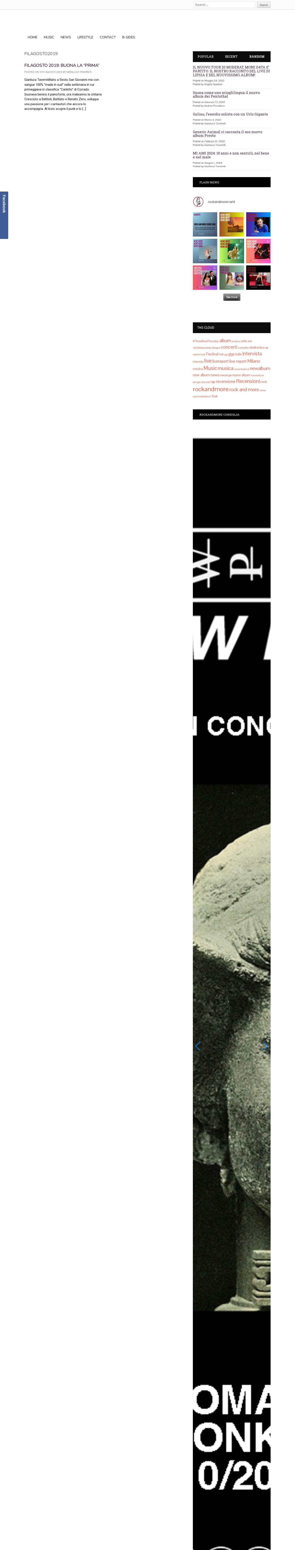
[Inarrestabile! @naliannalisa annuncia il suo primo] (231, 251)
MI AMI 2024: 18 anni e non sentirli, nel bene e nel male (231, 155)
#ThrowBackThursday (206, 341)
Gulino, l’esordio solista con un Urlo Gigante (230, 114)
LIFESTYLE (85, 37)
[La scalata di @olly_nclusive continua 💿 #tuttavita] (231, 224)
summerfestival (202, 396)
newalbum (260, 368)
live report (238, 361)
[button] (198, 1046)
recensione (225, 381)
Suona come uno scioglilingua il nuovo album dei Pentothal (226, 94)
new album (201, 375)
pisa (203, 382)
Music (210, 368)
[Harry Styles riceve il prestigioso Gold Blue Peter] (258, 224)
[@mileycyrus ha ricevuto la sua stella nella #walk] (258, 277)
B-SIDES (128, 37)
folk (221, 354)
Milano (253, 361)
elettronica (257, 347)
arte (244, 341)
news (215, 374)
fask (203, 354)
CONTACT (108, 37)
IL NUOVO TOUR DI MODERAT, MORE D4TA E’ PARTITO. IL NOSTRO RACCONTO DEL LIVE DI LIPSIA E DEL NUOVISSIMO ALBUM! (231, 71)
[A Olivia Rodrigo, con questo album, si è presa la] (205, 251)
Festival (212, 354)
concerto (243, 347)
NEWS (66, 37)
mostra (198, 369)
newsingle (226, 375)
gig (226, 354)
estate (196, 354)
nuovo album (241, 375)
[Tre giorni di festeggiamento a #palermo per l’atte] (205, 277)
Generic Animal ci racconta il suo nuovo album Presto (227, 133)
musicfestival (241, 369)
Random (257, 57)
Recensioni (248, 381)
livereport (220, 361)
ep (266, 347)
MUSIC (49, 37)
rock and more (244, 389)
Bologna (216, 347)
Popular (206, 57)
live (208, 360)
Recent (231, 57)
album (225, 340)
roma (263, 390)
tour (214, 396)
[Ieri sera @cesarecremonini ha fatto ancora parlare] (258, 251)
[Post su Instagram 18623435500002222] (205, 224)
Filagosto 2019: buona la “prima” (61, 65)
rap (213, 381)
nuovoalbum (257, 375)
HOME (32, 37)
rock (263, 381)
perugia (197, 382)
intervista (252, 353)
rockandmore (211, 389)
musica (225, 368)
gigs (231, 354)
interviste (198, 361)
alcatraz (236, 341)
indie (238, 354)
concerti (229, 347)
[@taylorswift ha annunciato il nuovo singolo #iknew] (231, 277)
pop (208, 382)
